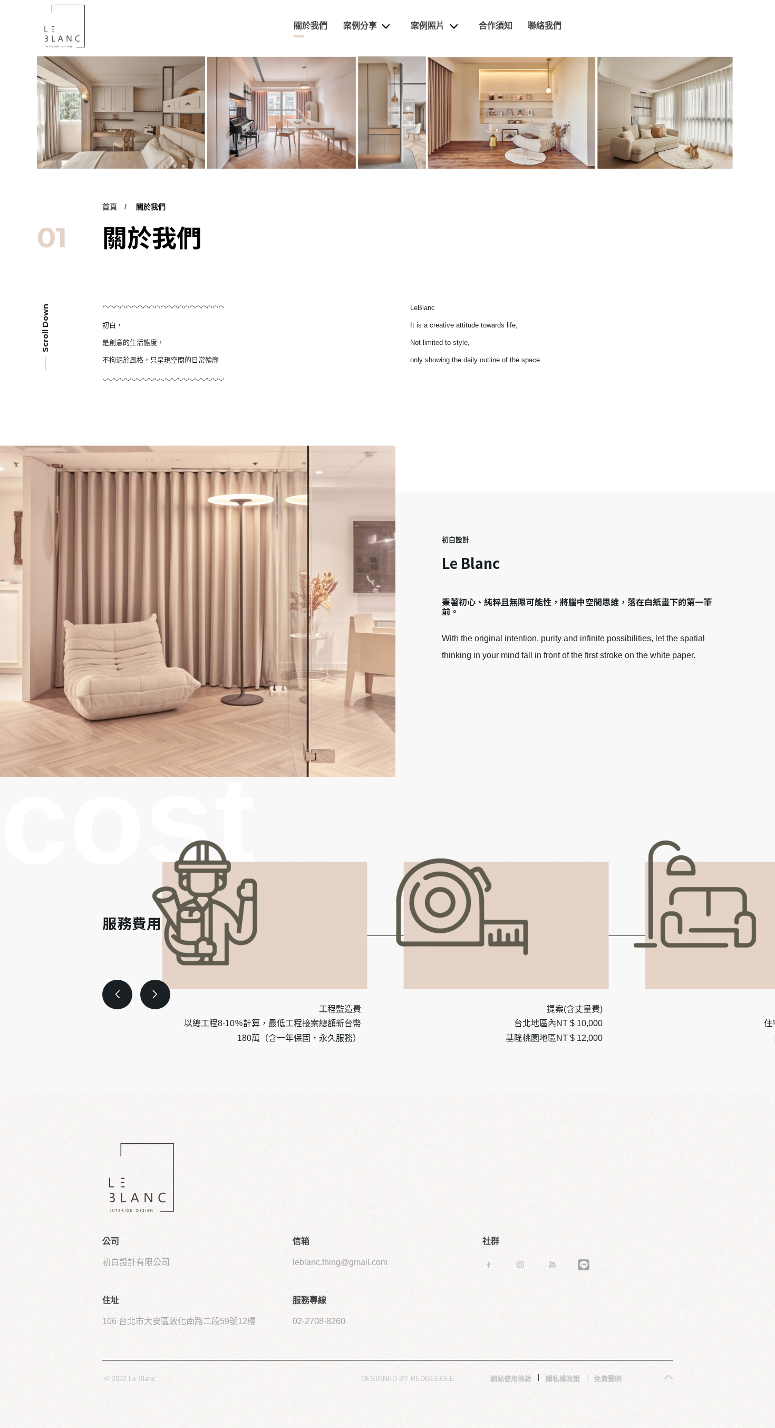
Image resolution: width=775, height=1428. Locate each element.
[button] (117, 995)
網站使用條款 (510, 1379)
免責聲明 (608, 1379)
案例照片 (427, 25)
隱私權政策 (563, 1379)
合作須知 (495, 25)
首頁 (109, 206)
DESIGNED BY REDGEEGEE (407, 1379)
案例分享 (360, 25)
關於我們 (310, 25)
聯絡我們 (544, 25)
